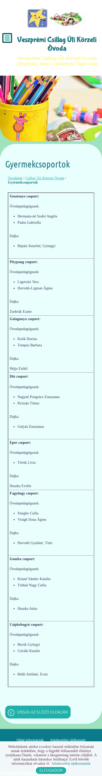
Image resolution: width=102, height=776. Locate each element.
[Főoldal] (56, 18)
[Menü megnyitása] (7, 38)
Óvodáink (15, 178)
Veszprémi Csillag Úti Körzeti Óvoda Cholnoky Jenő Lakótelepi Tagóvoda (57, 50)
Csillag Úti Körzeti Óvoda (44, 178)
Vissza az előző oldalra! (42, 712)
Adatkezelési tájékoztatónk (70, 763)
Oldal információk (30, 740)
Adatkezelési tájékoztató (68, 740)
